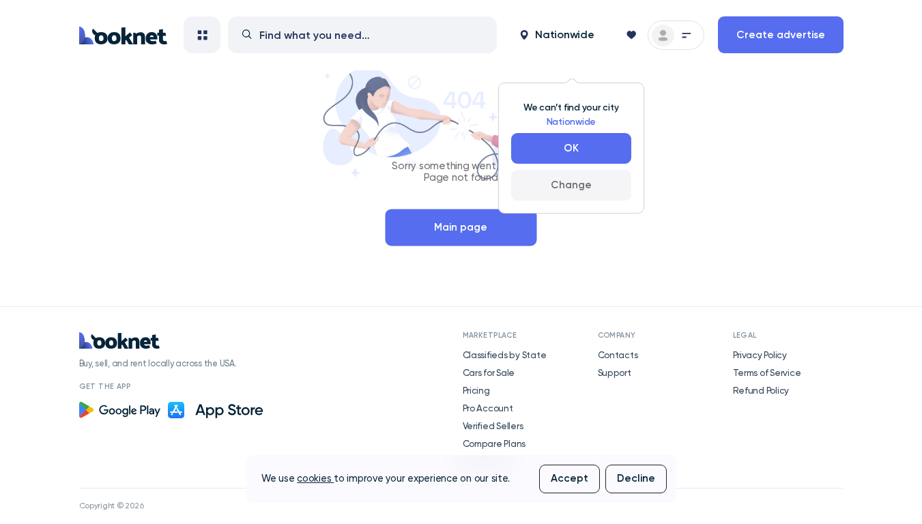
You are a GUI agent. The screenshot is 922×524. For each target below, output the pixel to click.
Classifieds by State (505, 354)
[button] (556, 34)
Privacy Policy (760, 354)
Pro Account (488, 408)
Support (614, 372)
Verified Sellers (493, 425)
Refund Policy (761, 390)
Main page (460, 227)
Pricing (476, 390)
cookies (315, 478)
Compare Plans (494, 443)
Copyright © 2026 (111, 505)
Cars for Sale (489, 372)
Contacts (618, 354)
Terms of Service (767, 372)
